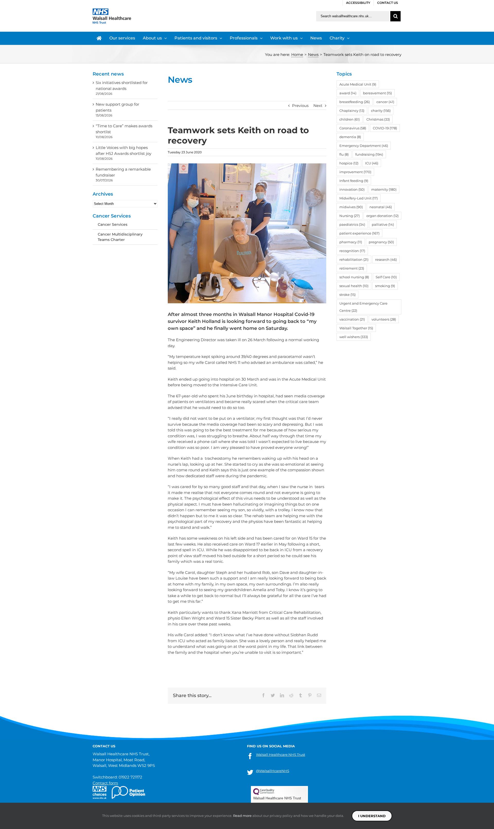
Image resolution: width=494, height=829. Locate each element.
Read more (242, 816)
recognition (352, 251)
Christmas (378, 119)
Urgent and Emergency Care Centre (363, 307)
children (349, 119)
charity (381, 110)
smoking (385, 286)
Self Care (386, 277)
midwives (351, 207)
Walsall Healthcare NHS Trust (280, 754)
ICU (371, 163)
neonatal (380, 207)
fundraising (369, 154)
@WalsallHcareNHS (272, 771)
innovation (352, 189)
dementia (350, 137)
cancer (385, 102)
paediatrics (352, 224)
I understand (372, 816)
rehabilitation (353, 259)
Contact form (105, 783)
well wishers (353, 337)
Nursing (349, 216)
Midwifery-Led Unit (358, 198)
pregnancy (381, 242)
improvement (355, 172)
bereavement (377, 93)
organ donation (382, 216)
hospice (348, 163)
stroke (347, 294)
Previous (300, 105)
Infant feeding (353, 181)
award (347, 93)
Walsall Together (356, 328)
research (386, 259)
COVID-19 (385, 128)
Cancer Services (112, 224)
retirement (351, 268)
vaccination (352, 319)
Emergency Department (363, 146)
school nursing (354, 277)
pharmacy (350, 242)
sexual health (353, 286)
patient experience (359, 233)
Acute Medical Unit (357, 84)
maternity (383, 189)
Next (317, 105)
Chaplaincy (351, 110)
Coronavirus (352, 128)
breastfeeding (354, 102)
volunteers (384, 319)
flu (344, 154)
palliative (383, 224)
